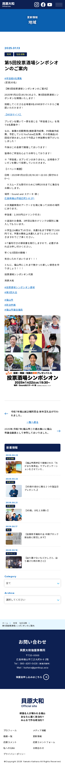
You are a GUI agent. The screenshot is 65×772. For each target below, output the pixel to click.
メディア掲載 (39, 730)
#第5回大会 (11, 292)
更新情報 (37, 736)
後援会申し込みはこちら (29, 677)
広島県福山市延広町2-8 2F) (19, 198)
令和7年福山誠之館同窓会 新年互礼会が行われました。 (34, 413)
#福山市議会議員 (14, 309)
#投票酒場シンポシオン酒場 (20, 287)
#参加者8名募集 (13, 78)
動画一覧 (7, 736)
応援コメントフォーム (44, 742)
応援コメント (10, 742)
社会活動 (23, 623)
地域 (15, 623)
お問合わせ (38, 748)
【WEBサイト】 (13, 114)
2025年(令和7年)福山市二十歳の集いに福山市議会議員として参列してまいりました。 (28, 431)
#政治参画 (10, 304)
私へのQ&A (9, 748)
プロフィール (10, 730)
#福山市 (9, 300)
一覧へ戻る (33, 422)
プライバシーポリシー (14, 754)
